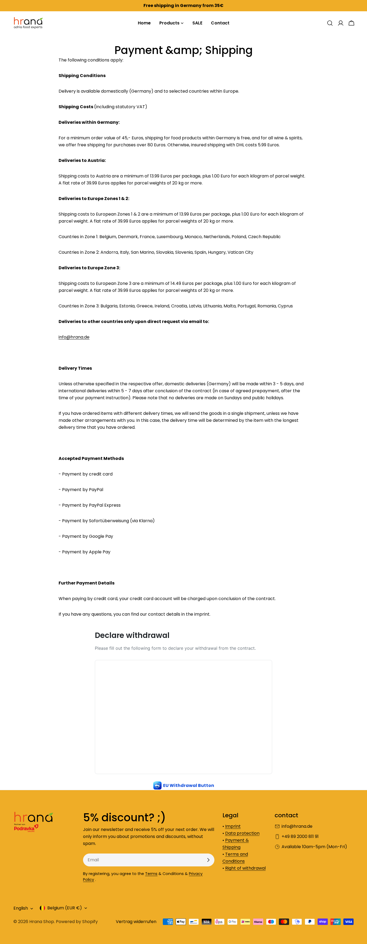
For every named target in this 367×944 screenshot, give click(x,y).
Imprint (233, 826)
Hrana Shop (41, 921)
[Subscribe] (208, 860)
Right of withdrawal (245, 868)
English (20, 908)
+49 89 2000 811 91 (300, 836)
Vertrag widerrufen (136, 921)
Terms (151, 873)
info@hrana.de (74, 337)
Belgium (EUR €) (64, 908)
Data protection (242, 833)
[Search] (330, 23)
